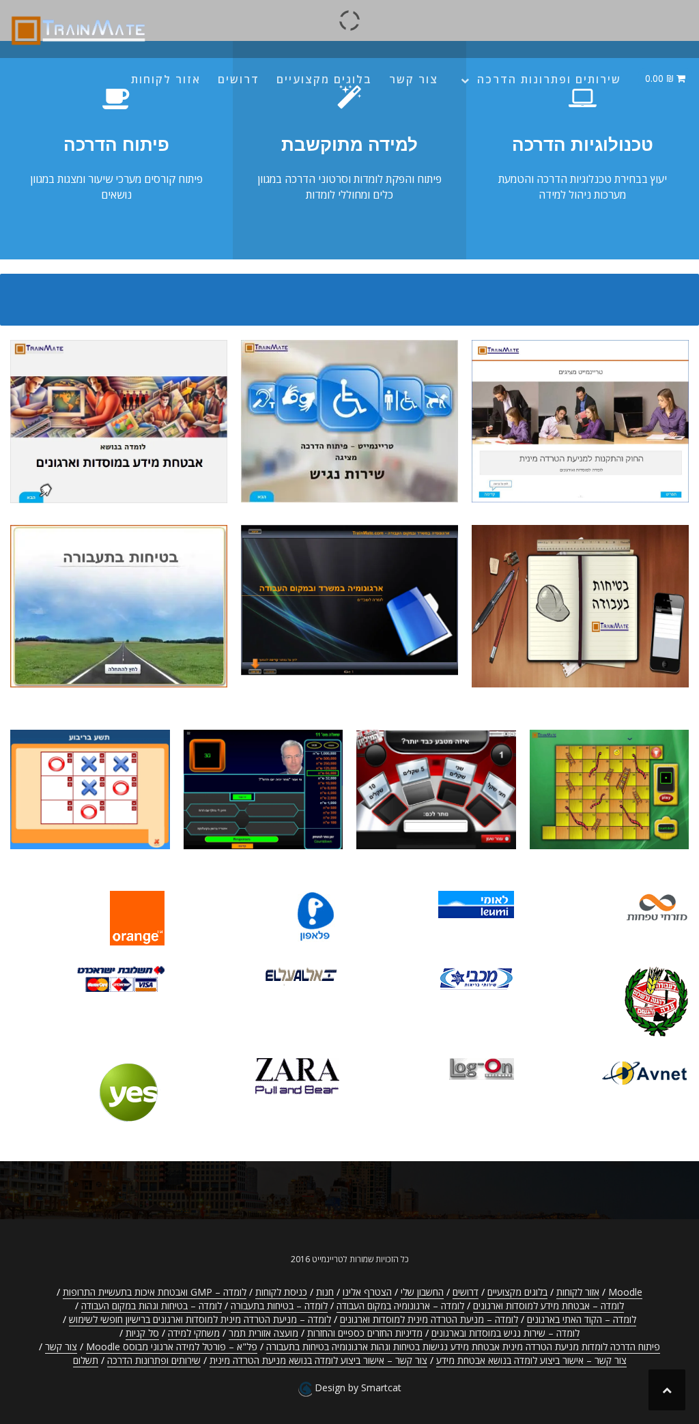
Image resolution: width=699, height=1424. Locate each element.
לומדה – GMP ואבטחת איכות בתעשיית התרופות (154, 1291)
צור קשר (413, 79)
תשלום (85, 1360)
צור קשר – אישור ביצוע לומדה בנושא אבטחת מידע (531, 1360)
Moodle (625, 1291)
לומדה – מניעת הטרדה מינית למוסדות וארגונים (429, 1319)
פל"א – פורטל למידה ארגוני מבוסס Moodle (171, 1346)
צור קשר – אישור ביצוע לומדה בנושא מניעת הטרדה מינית (318, 1360)
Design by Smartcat (356, 1387)
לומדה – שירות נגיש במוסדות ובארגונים (505, 1332)
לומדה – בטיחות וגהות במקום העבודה (151, 1305)
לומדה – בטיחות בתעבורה (279, 1305)
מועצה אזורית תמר (263, 1332)
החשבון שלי (422, 1291)
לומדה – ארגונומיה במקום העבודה (400, 1305)
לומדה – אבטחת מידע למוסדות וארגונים (548, 1305)
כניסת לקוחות (281, 1291)
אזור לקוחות (166, 79)
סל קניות (142, 1332)
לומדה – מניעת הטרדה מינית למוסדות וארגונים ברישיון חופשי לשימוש (200, 1319)
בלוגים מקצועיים (324, 79)
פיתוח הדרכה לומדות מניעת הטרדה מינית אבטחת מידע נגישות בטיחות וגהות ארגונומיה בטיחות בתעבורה (463, 1346)
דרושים (238, 79)
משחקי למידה (194, 1332)
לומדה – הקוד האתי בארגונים (581, 1319)
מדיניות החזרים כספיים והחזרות (365, 1332)
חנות (325, 1291)
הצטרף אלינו (367, 1291)
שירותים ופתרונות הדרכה (549, 79)
